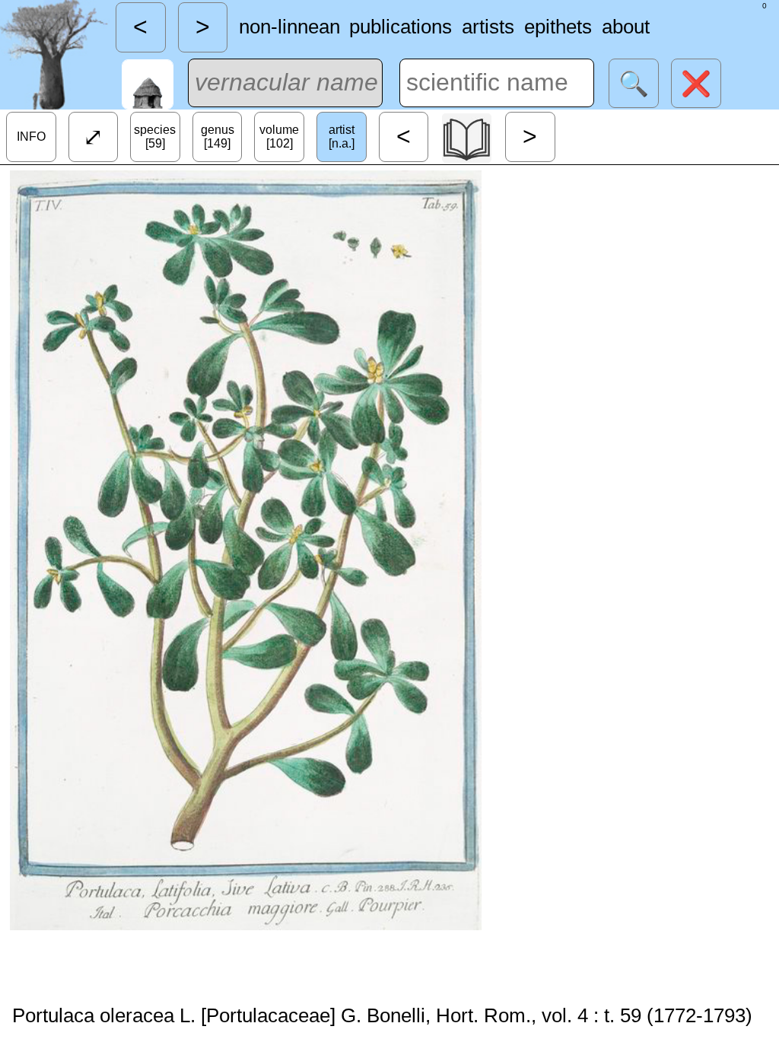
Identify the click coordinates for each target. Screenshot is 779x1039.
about (626, 26)
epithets (558, 26)
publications (400, 26)
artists (488, 26)
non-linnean (289, 26)
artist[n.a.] (342, 136)
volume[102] (279, 136)
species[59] (155, 136)
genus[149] (217, 136)
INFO (31, 136)
